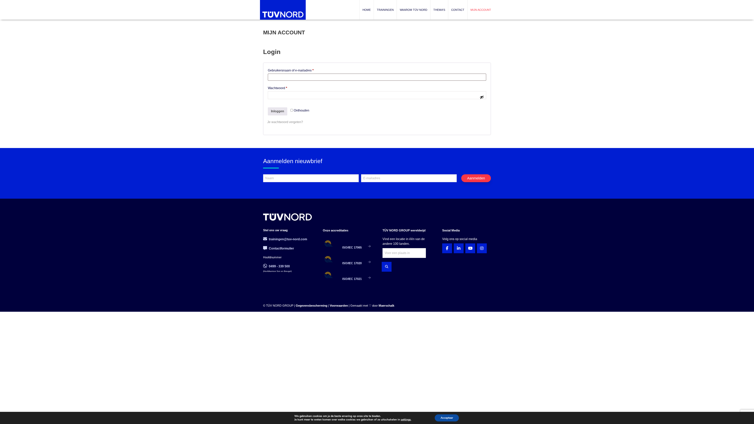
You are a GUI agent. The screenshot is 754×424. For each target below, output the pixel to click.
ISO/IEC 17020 (352, 263)
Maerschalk (386, 305)
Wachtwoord (282, 88)
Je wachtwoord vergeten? (285, 122)
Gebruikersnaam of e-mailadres (295, 70)
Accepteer (447, 418)
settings (406, 419)
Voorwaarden (339, 305)
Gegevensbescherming (311, 305)
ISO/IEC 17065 (352, 247)
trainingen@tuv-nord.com (287, 239)
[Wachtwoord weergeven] (482, 97)
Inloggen (277, 111)
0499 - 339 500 (279, 266)
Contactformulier (281, 248)
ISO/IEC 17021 (352, 279)
